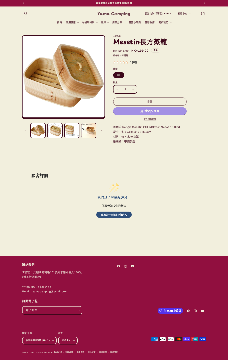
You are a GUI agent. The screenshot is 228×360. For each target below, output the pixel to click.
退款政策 (69, 352)
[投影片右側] (101, 130)
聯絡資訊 (114, 352)
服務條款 (80, 352)
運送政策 (103, 352)
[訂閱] (78, 310)
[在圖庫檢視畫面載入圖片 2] (54, 130)
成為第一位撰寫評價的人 (114, 214)
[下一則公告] (204, 3)
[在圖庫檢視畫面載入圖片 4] (88, 130)
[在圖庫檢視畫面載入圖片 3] (71, 130)
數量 (115, 82)
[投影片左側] (26, 130)
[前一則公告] (23, 3)
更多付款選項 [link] (150, 119)
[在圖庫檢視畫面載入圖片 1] (38, 130)
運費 (126, 55)
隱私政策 (92, 352)
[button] (26, 13)
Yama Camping (37, 352)
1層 (120, 76)
